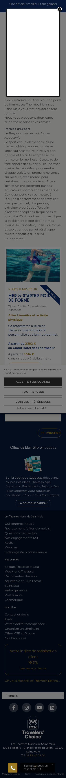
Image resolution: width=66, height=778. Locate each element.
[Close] (59, 9)
